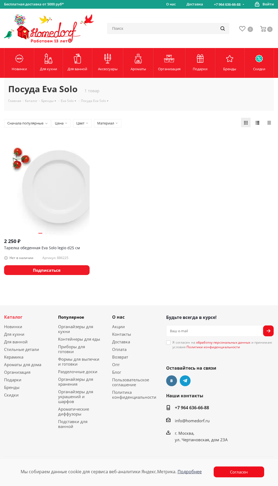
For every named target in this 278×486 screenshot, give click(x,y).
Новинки (13, 326)
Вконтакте (171, 380)
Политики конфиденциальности (213, 347)
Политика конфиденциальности (134, 394)
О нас (118, 317)
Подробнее (190, 472)
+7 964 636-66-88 (227, 4)
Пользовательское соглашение (130, 382)
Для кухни (14, 334)
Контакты (121, 334)
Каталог (13, 317)
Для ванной (16, 341)
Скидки (11, 395)
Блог (116, 372)
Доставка (121, 341)
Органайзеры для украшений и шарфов (75, 396)
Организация (17, 372)
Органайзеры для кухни (75, 329)
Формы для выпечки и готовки (78, 361)
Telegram (185, 380)
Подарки (12, 379)
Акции (118, 326)
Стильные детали (21, 349)
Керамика (13, 357)
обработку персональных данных (223, 342)
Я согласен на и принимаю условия (222, 344)
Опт (116, 364)
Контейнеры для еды (79, 339)
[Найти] (222, 28)
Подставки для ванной (72, 424)
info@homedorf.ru (192, 420)
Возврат (120, 357)
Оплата (119, 349)
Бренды (12, 387)
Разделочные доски (77, 371)
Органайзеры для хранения (75, 381)
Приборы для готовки (71, 349)
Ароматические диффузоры (73, 411)
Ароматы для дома (22, 364)
